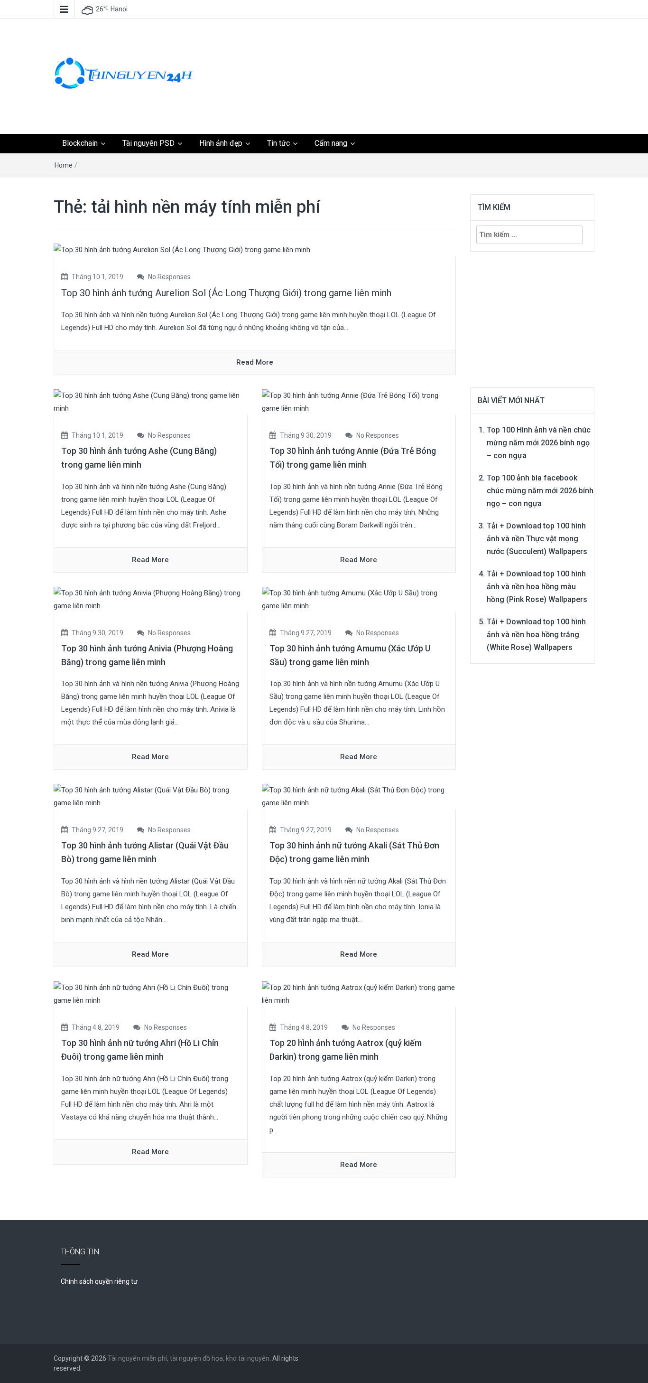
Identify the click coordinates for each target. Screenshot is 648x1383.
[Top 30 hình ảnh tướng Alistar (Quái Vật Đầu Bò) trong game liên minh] (151, 796)
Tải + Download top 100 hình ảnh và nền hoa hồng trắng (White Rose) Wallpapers (536, 634)
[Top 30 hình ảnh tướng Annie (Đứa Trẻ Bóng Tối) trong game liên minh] (359, 401)
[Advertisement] (416, 54)
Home (64, 165)
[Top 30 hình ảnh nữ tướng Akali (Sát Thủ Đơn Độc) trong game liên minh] (359, 796)
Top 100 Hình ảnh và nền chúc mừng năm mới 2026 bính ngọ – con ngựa (539, 442)
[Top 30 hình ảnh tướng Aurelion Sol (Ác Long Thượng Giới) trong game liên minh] (182, 249)
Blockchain (80, 143)
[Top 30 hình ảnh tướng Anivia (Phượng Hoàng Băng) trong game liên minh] (151, 599)
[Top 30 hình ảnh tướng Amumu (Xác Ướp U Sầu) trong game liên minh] (359, 599)
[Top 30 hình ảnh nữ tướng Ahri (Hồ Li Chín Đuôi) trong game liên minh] (151, 993)
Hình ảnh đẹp (220, 143)
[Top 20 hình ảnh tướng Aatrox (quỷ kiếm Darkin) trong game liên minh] (359, 993)
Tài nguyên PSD (148, 143)
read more (254, 362)
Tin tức (278, 143)
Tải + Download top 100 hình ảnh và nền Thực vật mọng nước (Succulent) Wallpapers (537, 538)
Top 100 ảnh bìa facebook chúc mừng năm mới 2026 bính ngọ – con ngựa (540, 490)
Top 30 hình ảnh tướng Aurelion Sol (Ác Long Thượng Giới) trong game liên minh (226, 293)
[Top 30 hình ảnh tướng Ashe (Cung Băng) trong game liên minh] (151, 401)
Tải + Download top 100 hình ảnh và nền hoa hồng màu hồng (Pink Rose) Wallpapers (537, 586)
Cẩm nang (331, 143)
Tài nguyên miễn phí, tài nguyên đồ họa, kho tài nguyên (188, 1358)
